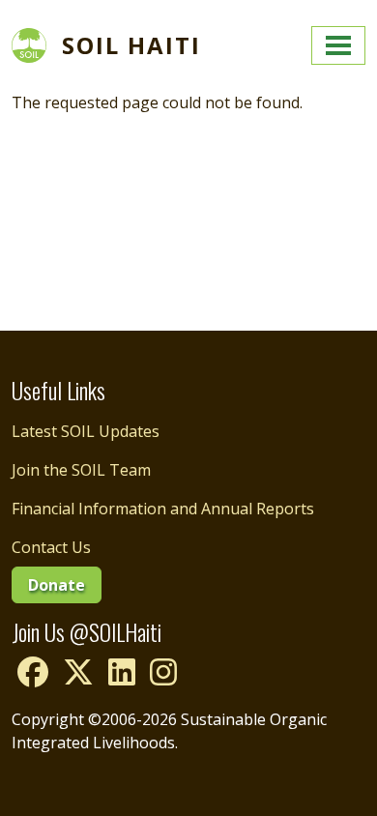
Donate (56, 585)
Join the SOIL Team (81, 470)
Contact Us (51, 547)
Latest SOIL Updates (86, 431)
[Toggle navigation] (338, 45)
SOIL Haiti (131, 45)
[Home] (37, 45)
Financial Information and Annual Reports (163, 508)
